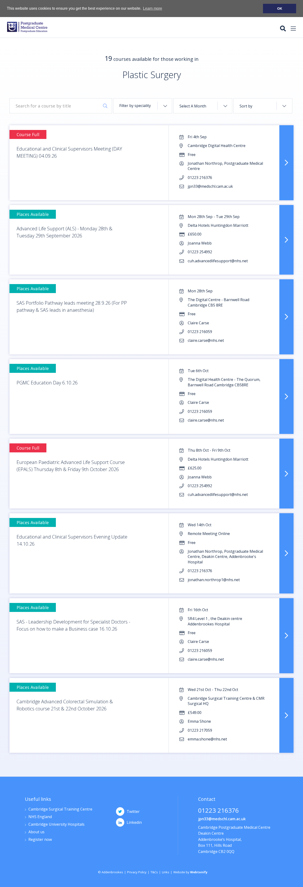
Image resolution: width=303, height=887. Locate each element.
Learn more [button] (152, 8)
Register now (40, 840)
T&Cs (154, 872)
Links (165, 872)
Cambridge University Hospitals (56, 824)
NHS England (40, 817)
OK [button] (279, 8)
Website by (190, 872)
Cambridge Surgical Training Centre (60, 809)
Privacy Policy (137, 872)
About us (36, 832)
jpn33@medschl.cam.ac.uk (222, 819)
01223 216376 (218, 811)
